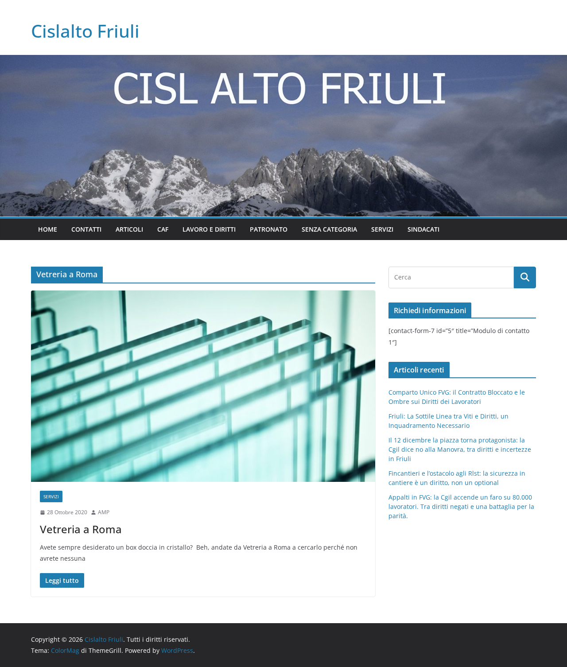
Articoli (129, 229)
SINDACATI (423, 229)
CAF (162, 229)
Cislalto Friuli (85, 31)
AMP (103, 512)
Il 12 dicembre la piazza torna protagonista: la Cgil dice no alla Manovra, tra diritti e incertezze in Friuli (459, 449)
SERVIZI (382, 229)
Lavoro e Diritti (209, 229)
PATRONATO (268, 229)
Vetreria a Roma (81, 529)
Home (47, 229)
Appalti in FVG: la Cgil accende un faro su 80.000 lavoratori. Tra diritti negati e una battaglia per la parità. (461, 506)
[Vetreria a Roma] (203, 386)
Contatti (86, 229)
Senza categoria (329, 229)
